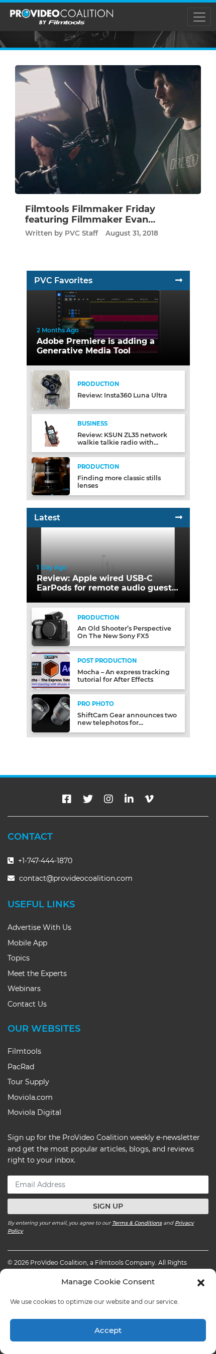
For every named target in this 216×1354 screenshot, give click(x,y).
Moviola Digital (34, 1112)
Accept (108, 1330)
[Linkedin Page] (129, 799)
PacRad (21, 1066)
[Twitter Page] (88, 799)
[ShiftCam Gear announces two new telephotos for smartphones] (51, 713)
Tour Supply (28, 1081)
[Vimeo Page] (149, 799)
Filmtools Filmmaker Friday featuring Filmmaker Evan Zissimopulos (90, 220)
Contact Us (27, 1004)
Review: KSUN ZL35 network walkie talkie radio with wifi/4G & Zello (122, 442)
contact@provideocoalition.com (76, 878)
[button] (201, 1282)
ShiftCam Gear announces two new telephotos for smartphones (127, 722)
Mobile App (27, 942)
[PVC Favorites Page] (178, 280)
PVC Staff (81, 233)
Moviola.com (30, 1097)
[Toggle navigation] (199, 17)
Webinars (24, 988)
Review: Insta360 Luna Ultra (122, 395)
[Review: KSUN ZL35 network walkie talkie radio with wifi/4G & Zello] (51, 433)
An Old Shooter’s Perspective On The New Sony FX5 (124, 632)
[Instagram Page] (108, 799)
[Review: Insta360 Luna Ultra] (51, 389)
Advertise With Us (39, 927)
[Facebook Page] (66, 799)
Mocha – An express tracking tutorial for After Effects (123, 675)
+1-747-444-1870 (44, 860)
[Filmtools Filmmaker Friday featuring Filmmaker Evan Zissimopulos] (108, 129)
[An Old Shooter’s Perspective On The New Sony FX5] (51, 626)
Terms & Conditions (137, 1223)
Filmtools (24, 1051)
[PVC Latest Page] (178, 517)
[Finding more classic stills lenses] (51, 476)
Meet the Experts (37, 973)
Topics (19, 957)
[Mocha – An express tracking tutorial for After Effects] (51, 669)
